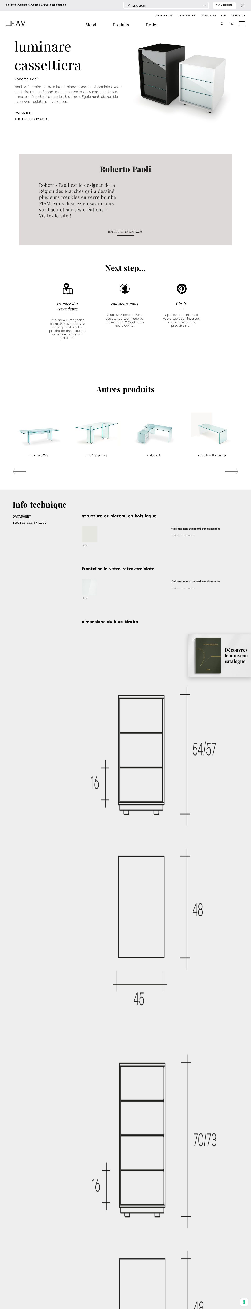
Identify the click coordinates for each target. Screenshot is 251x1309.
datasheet (24, 113)
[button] (19, 471)
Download (208, 15)
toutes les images (31, 119)
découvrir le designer (125, 231)
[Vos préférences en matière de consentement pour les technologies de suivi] (244, 1302)
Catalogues (186, 15)
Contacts (238, 15)
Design (152, 24)
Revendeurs (164, 15)
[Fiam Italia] (15, 24)
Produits (121, 24)
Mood (91, 24)
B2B (223, 15)
